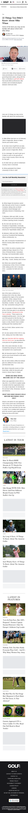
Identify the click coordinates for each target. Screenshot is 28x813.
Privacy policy (14, 781)
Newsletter (23, 68)
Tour (3, 14)
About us (14, 771)
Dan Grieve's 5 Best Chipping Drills (18, 6)
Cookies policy (14, 785)
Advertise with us (14, 790)
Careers (14, 788)
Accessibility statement (14, 783)
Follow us (15, 68)
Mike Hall (9, 33)
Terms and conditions (14, 778)
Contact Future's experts (14, 773)
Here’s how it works (18, 39)
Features (22, 35)
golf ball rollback (19, 79)
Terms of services (19, 189)
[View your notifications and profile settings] (10, 2)
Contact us (14, 776)
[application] (14, 125)
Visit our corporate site (21, 807)
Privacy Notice (20, 190)
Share (6, 68)
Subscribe (19, 2)
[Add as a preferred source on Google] (14, 800)
